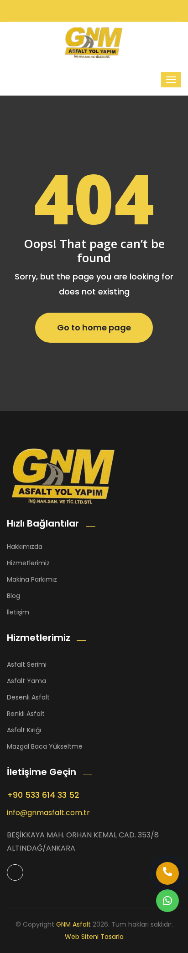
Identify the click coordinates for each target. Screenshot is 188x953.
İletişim (18, 612)
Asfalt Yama (26, 680)
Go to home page (94, 327)
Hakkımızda (24, 546)
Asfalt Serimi (27, 664)
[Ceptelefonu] (167, 873)
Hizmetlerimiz (28, 563)
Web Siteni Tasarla (94, 936)
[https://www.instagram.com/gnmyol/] (15, 872)
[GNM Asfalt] (64, 475)
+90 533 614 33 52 (43, 795)
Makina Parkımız (32, 579)
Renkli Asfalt (26, 713)
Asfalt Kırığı (24, 730)
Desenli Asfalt (28, 697)
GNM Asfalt (73, 924)
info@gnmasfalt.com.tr (48, 812)
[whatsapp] (167, 900)
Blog (13, 595)
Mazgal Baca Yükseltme (45, 746)
